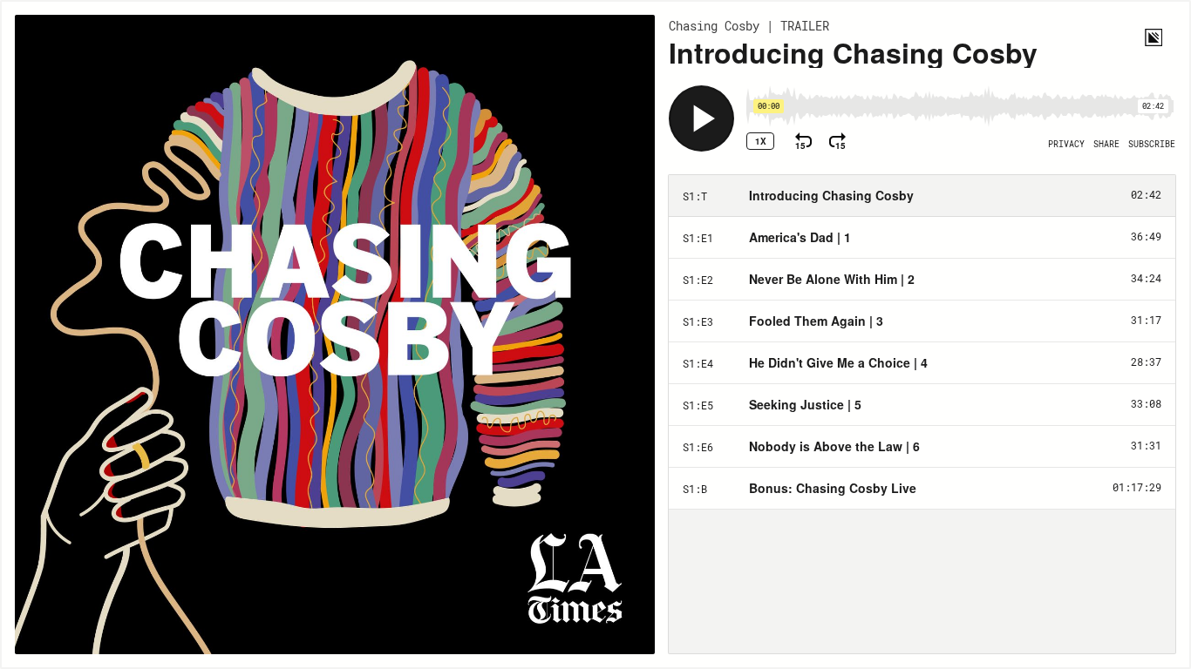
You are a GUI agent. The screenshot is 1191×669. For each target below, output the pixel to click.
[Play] (701, 118)
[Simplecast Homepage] (1153, 37)
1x (760, 141)
